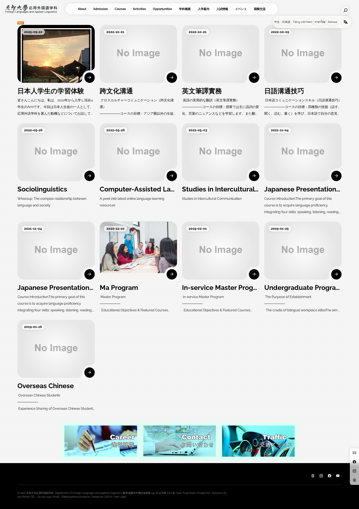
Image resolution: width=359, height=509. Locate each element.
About (82, 9)
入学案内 (203, 9)
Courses (120, 9)
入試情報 (222, 9)
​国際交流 (260, 9)
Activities (139, 9)
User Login (120, 496)
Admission (100, 9)
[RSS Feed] (20, 22)
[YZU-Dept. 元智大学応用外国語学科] (34, 9)
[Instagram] (321, 475)
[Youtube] (338, 475)
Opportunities (162, 9)
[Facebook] (329, 475)
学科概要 (185, 9)
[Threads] (313, 475)
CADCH (108, 496)
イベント (241, 9)
